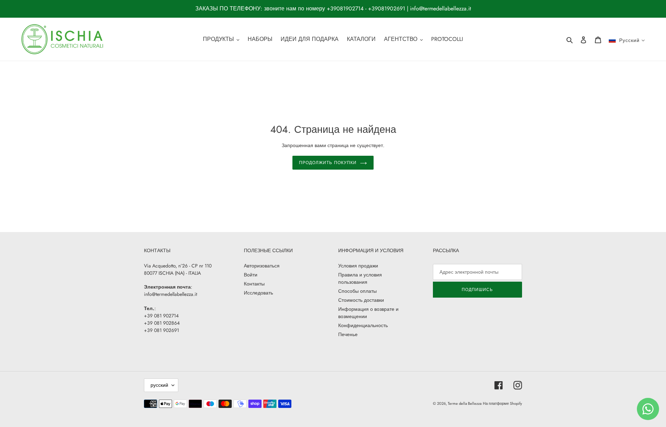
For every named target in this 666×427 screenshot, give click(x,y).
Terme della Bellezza (464, 403)
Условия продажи (358, 265)
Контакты (254, 283)
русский (159, 385)
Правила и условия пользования (360, 278)
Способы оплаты (357, 291)
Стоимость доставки (361, 300)
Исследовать (258, 292)
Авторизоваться (262, 265)
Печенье (348, 334)
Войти (250, 274)
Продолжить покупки (327, 163)
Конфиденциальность (363, 325)
